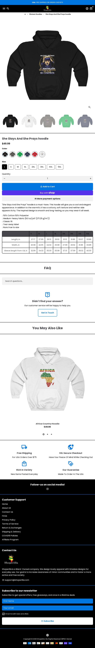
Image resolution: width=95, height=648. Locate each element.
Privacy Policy (8, 519)
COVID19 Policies (10, 535)
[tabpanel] (47, 384)
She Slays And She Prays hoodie (58, 14)
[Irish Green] (20, 154)
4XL (50, 166)
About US (6, 508)
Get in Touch (47, 312)
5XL (59, 166)
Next (90, 65)
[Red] (35, 154)
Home (5, 504)
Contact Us (7, 512)
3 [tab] (51, 434)
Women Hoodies (35, 14)
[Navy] (27, 154)
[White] (42, 154)
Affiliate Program (10, 539)
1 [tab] (44, 434)
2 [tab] (47, 434)
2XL (33, 166)
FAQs (4, 515)
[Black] (5, 154)
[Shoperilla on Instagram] (47, 489)
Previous (4, 383)
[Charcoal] (12, 154)
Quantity (6, 174)
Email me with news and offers (16, 614)
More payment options (48, 198)
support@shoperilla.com (15, 580)
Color (4, 148)
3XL (42, 166)
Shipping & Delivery (11, 531)
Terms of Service (10, 523)
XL (25, 166)
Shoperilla (41, 639)
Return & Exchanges (12, 527)
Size (4, 161)
